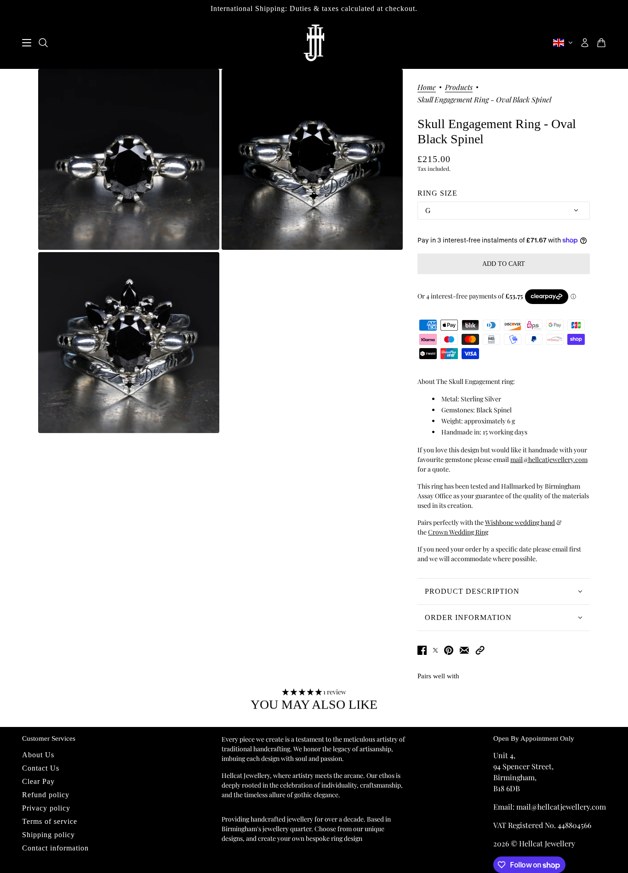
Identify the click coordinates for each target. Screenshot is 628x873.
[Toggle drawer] (26, 42)
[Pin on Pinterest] (448, 650)
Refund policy (45, 795)
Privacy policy (46, 808)
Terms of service (49, 821)
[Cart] (601, 42)
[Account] (584, 42)
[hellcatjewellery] (314, 43)
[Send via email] (464, 650)
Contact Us (40, 768)
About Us (38, 755)
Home (426, 88)
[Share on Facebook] (422, 650)
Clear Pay (38, 781)
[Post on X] (435, 650)
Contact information (55, 848)
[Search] (43, 42)
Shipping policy (48, 835)
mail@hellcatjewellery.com (549, 459)
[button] (480, 650)
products (459, 88)
